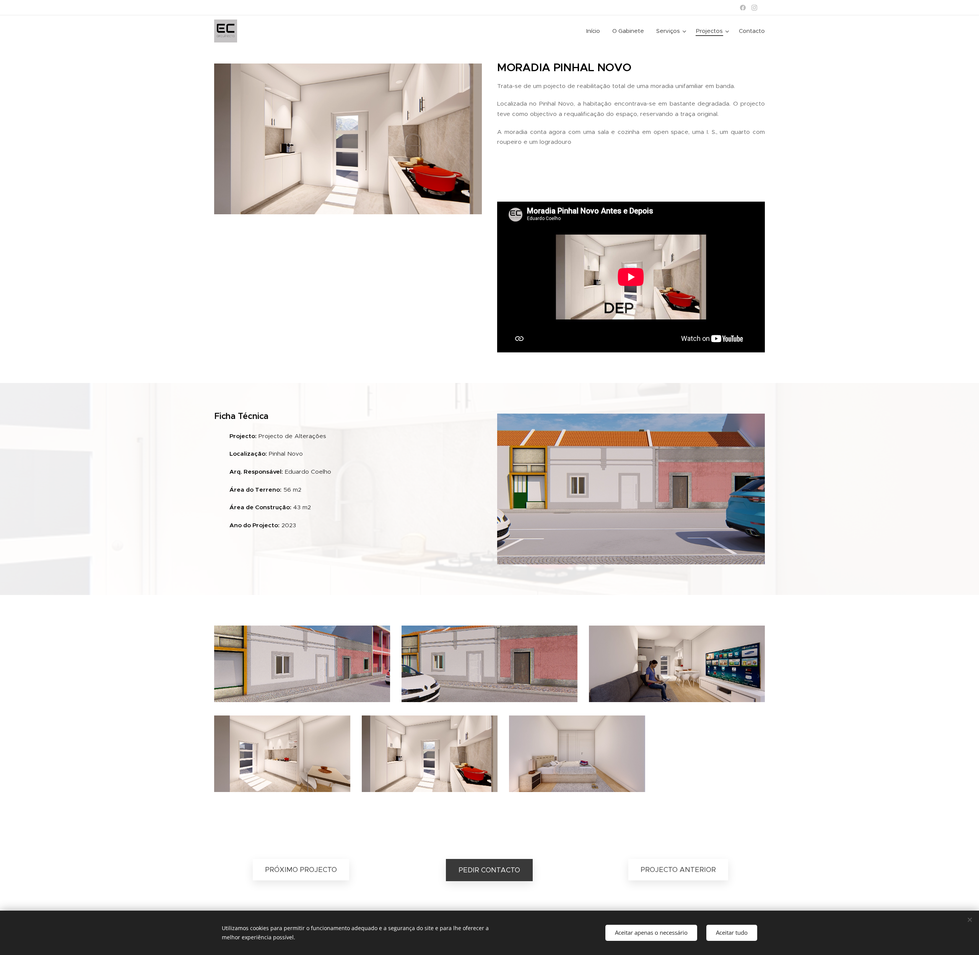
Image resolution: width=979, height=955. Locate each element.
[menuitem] (595, 31)
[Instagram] (754, 7)
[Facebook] (743, 7)
